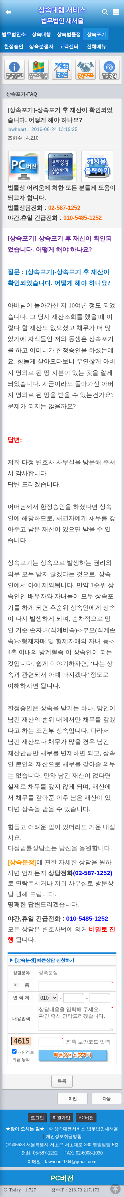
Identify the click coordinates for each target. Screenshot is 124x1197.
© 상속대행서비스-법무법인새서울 (83, 1128)
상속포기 (96, 34)
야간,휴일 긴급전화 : (55, 218)
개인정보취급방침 (64, 1136)
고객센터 (69, 46)
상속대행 (41, 34)
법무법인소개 (14, 35)
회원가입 (61, 1117)
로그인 (37, 1117)
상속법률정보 (69, 35)
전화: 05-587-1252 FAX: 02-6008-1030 (62, 1153)
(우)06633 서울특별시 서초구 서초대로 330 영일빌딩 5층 (62, 1144)
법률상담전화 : (44, 208)
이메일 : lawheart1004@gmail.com (62, 1161)
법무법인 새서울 (62, 20)
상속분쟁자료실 (41, 48)
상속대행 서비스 (62, 9)
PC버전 (86, 1117)
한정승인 (13, 46)
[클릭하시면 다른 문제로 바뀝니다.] (21, 1041)
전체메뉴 (96, 46)
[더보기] (116, 40)
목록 (62, 1081)
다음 (107, 1098)
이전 (73, 1098)
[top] (115, 1189)
